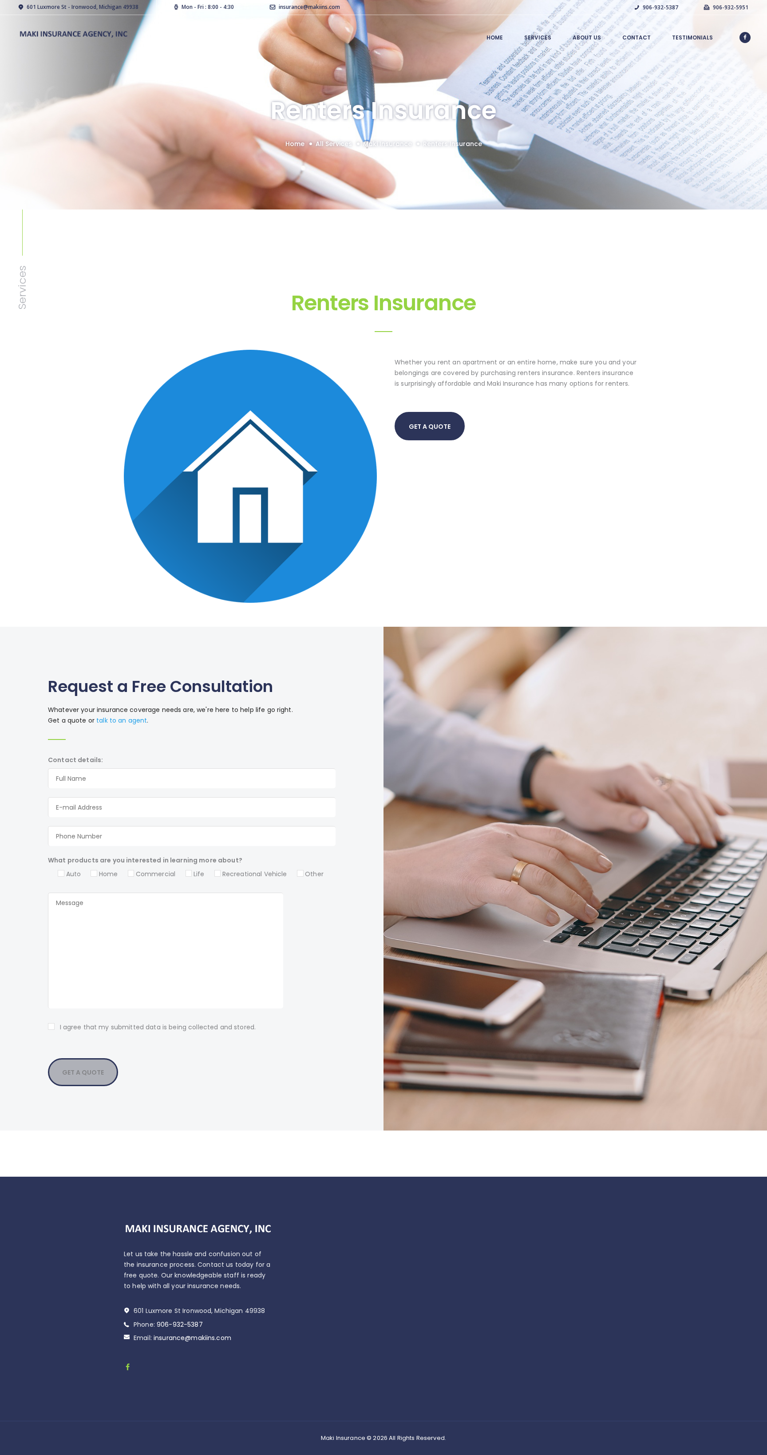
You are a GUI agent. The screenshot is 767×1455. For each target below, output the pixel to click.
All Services (334, 143)
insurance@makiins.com (192, 1337)
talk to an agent (121, 720)
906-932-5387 (180, 1324)
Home (294, 144)
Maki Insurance (387, 144)
